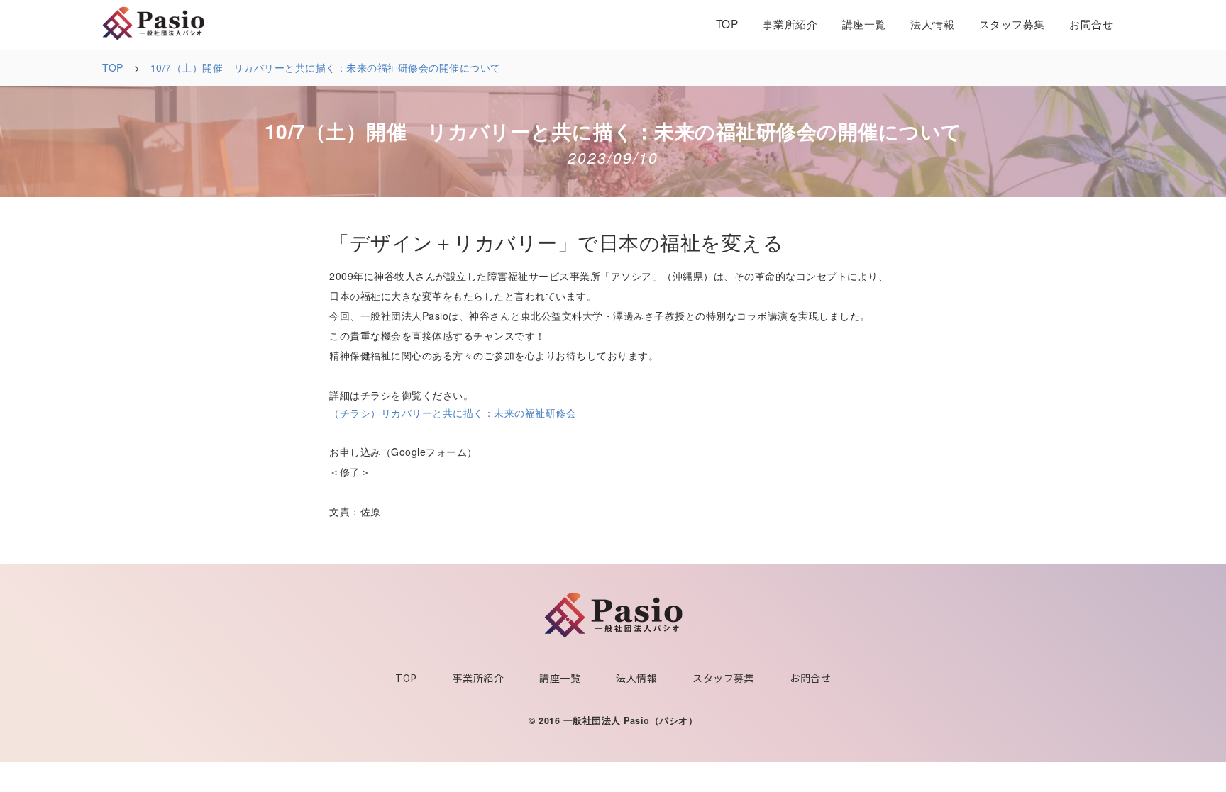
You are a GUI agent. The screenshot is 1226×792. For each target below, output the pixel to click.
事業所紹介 (790, 23)
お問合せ (1091, 23)
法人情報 (932, 23)
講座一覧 (864, 23)
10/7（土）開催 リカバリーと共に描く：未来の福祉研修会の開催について (325, 67)
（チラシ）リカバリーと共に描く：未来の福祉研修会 (452, 413)
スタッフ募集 (1012, 23)
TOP (727, 23)
